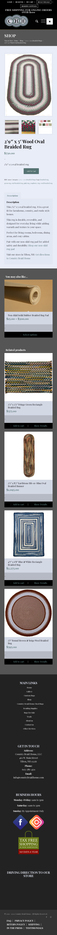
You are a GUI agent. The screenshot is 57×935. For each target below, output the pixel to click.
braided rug (44, 180)
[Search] (35, 21)
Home (29, 687)
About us (29, 720)
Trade (29, 716)
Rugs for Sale (29, 712)
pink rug (26, 183)
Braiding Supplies (29, 6)
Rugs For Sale (44, 2)
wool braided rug (46, 183)
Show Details (40, 425)
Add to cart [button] (18, 425)
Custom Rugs (29, 695)
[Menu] (42, 20)
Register (19, 2)
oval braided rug (17, 183)
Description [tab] (12, 195)
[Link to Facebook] (46, 917)
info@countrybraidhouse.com (28, 777)
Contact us (29, 724)
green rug (7, 183)
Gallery (29, 691)
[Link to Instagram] (51, 917)
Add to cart (31, 171)
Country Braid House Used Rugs (30, 704)
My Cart (29, 2)
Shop (10, 35)
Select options (29, 334)
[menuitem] (10, 2)
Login (9, 2)
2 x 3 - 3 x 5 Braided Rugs (27, 180)
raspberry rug (35, 183)
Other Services (29, 728)
